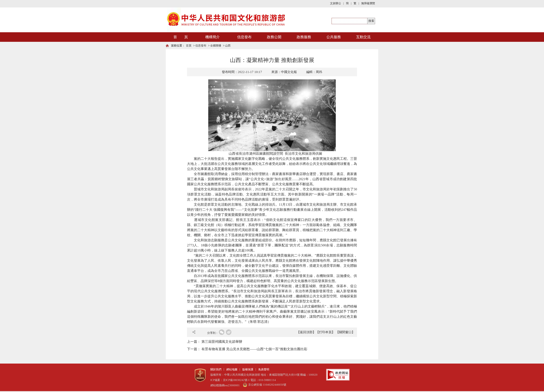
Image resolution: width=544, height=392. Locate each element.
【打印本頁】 (325, 332)
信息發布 (244, 37)
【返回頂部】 (306, 332)
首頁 (188, 45)
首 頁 (180, 37)
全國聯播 (215, 45)
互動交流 (363, 37)
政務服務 (304, 37)
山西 (228, 45)
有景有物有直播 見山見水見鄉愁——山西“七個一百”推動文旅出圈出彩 (254, 349)
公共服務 (333, 37)
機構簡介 (212, 37)
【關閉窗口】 (345, 332)
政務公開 (274, 37)
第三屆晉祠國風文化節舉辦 (221, 341)
